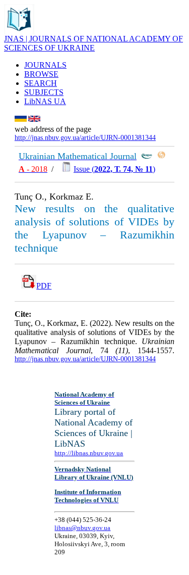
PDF (43, 285)
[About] (19, 31)
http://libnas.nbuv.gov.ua (88, 453)
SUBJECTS (44, 92)
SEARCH (40, 83)
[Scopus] (147, 156)
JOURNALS (45, 65)
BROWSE (41, 74)
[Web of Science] (161, 156)
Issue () (114, 169)
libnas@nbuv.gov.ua (82, 528)
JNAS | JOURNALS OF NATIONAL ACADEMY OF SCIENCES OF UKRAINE (93, 43)
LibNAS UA (45, 101)
